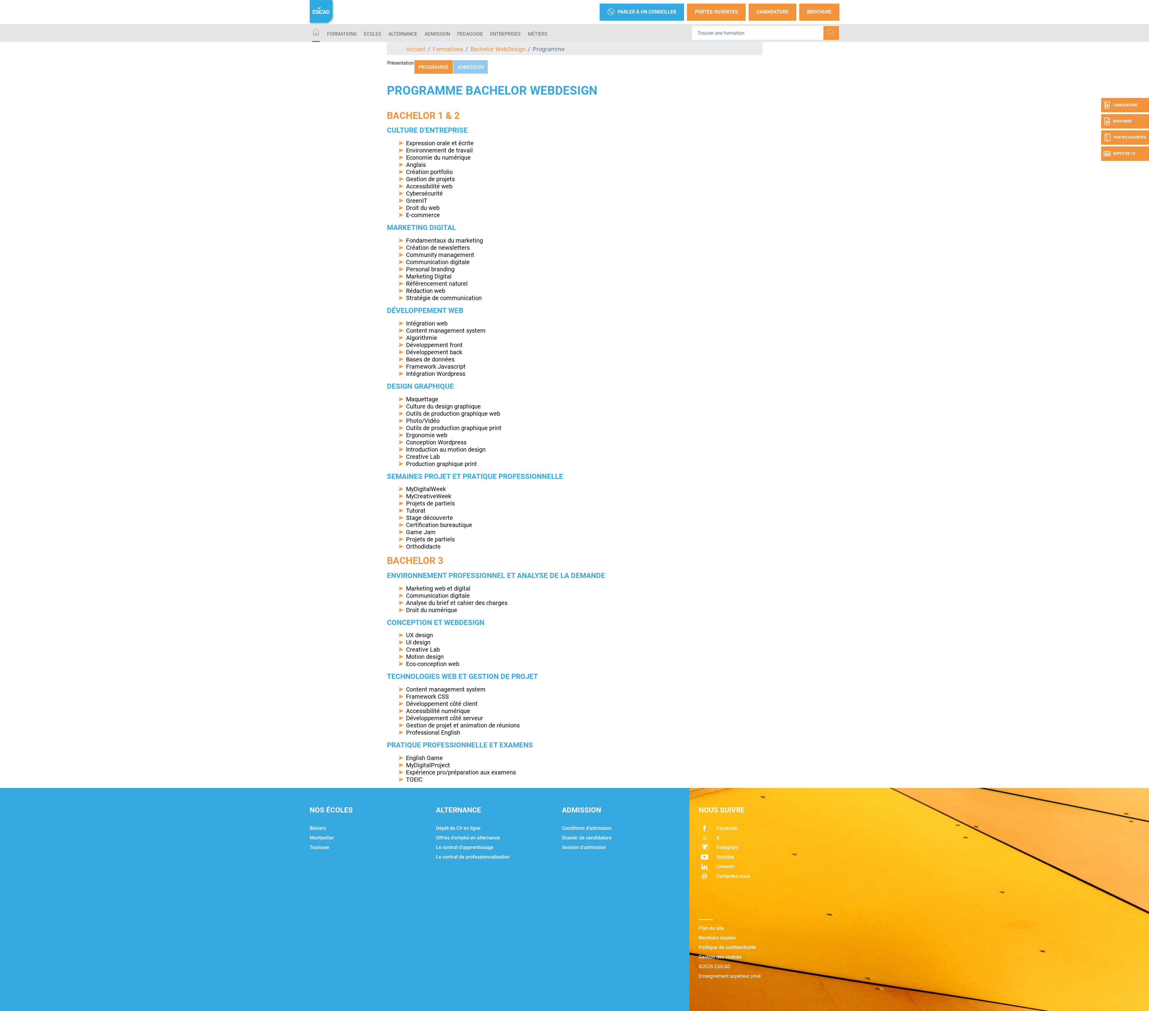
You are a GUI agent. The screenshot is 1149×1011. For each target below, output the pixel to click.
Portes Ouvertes (716, 12)
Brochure (819, 12)
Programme (434, 67)
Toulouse (319, 847)
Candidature (772, 12)
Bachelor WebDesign (497, 49)
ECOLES (372, 34)
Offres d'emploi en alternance (468, 838)
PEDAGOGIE (470, 34)
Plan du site (711, 928)
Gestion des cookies (720, 957)
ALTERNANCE (402, 34)
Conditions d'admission (587, 828)
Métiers (538, 34)
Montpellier (322, 838)
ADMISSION (437, 34)
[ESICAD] (322, 12)
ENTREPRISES (505, 34)
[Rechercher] (831, 33)
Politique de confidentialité (727, 947)
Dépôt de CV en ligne (458, 828)
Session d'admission (584, 847)
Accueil (415, 49)
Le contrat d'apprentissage (464, 847)
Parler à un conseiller (647, 12)
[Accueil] (316, 33)
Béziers (318, 828)
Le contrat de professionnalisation (473, 857)
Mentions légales (717, 938)
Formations (342, 34)
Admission (471, 67)
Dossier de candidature (587, 838)
